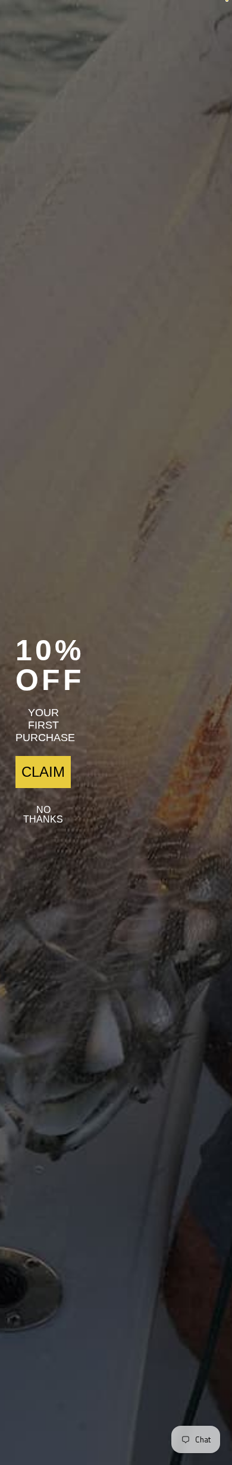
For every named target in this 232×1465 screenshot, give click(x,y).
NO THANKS (43, 814)
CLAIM (43, 772)
